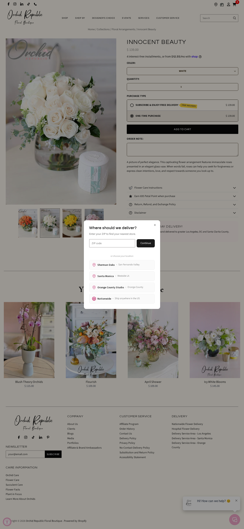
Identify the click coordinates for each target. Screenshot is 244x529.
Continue (145, 243)
